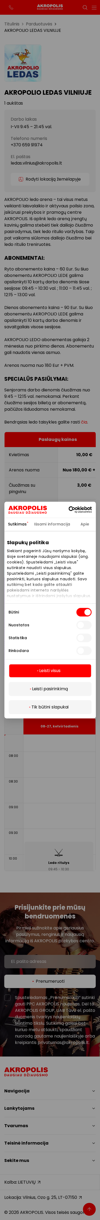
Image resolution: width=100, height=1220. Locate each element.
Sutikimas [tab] (17, 524)
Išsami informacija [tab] (52, 524)
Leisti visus (50, 671)
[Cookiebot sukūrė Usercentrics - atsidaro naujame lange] (77, 509)
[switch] (83, 625)
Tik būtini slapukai (50, 707)
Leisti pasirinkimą (50, 689)
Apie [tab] (85, 524)
